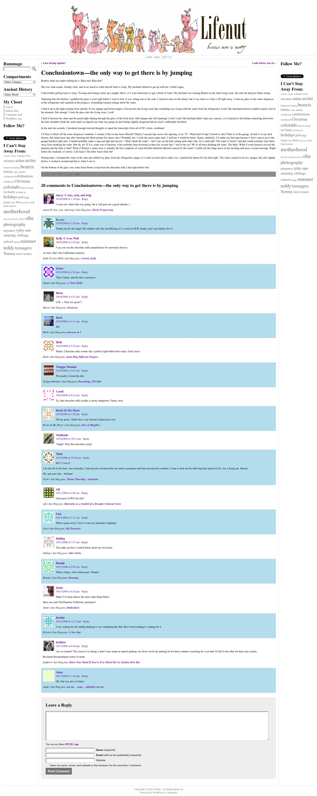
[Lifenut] (159, 27)
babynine (8, 167)
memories (25, 202)
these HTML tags (69, 744)
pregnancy (9, 230)
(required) (105, 749)
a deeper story (24, 155)
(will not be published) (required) (118, 755)
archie (30, 160)
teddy (8, 247)
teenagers (23, 248)
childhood (8, 181)
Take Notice (75, 553)
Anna (59, 672)
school (8, 241)
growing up (21, 192)
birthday (8, 171)
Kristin (60, 617)
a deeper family (9, 156)
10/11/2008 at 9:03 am (67, 567)
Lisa (58, 514)
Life (77, 174)
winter (27, 254)
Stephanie (62, 435)
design (30, 187)
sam (28, 230)
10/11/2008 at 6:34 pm (68, 591)
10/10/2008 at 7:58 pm (68, 414)
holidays (10, 197)
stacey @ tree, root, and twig (73, 195)
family (11, 192)
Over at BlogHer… (91, 425)
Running (73, 578)
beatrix (27, 166)
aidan (19, 160)
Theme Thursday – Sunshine (82, 479)
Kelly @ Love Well (67, 238)
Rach (59, 317)
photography (14, 224)
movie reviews (10, 218)
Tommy (9, 253)
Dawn (59, 293)
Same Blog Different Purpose (82, 357)
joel (20, 197)
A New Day (75, 632)
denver (24, 187)
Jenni (59, 587)
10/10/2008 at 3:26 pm (68, 223)
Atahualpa (172, 792)
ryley (20, 230)
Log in (9, 107)
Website (100, 760)
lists (13, 202)
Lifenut (157, 789)
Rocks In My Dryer (68, 410)
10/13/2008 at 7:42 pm (68, 676)
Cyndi (59, 391)
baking (17, 167)
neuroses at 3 (74, 332)
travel (19, 254)
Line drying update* (54, 63)
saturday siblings (16, 235)
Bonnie (60, 563)
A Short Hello (75, 283)
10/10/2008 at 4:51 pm (68, 296)
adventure (9, 161)
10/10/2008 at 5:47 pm (68, 370)
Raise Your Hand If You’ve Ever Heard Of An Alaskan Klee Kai (105, 662)
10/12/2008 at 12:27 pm (68, 621)
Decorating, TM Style (89, 381)
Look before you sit (263, 63)
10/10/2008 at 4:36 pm (68, 272)
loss (18, 202)
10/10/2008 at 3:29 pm (68, 242)
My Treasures (73, 528)
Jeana (59, 268)
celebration (8, 176)
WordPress (158, 792)
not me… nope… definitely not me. (85, 687)
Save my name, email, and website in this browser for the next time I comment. (96, 765)
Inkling (60, 538)
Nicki (59, 454)
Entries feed (12, 110)
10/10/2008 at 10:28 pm (68, 457)
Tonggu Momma (66, 367)
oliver (22, 218)
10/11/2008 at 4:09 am (67, 493)
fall (5, 192)
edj (58, 489)
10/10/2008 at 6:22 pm (68, 395)
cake (16, 172)
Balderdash (73, 607)
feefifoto (61, 642)
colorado (11, 187)
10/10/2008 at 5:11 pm (68, 321)
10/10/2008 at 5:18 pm (68, 346)
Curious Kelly (88, 258)
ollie (29, 218)
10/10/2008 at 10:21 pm (68, 438)
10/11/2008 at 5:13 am (67, 517)
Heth (59, 342)
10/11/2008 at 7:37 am (67, 542)
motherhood (16, 211)
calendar (21, 172)
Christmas (22, 181)
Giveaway (72, 307)
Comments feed (14, 114)
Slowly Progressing (102, 210)
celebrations (24, 175)
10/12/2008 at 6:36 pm (68, 646)
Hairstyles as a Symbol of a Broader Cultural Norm (92, 504)
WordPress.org (13, 118)
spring (16, 241)
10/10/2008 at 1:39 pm (68, 199)
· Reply (84, 199)
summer (28, 241)
